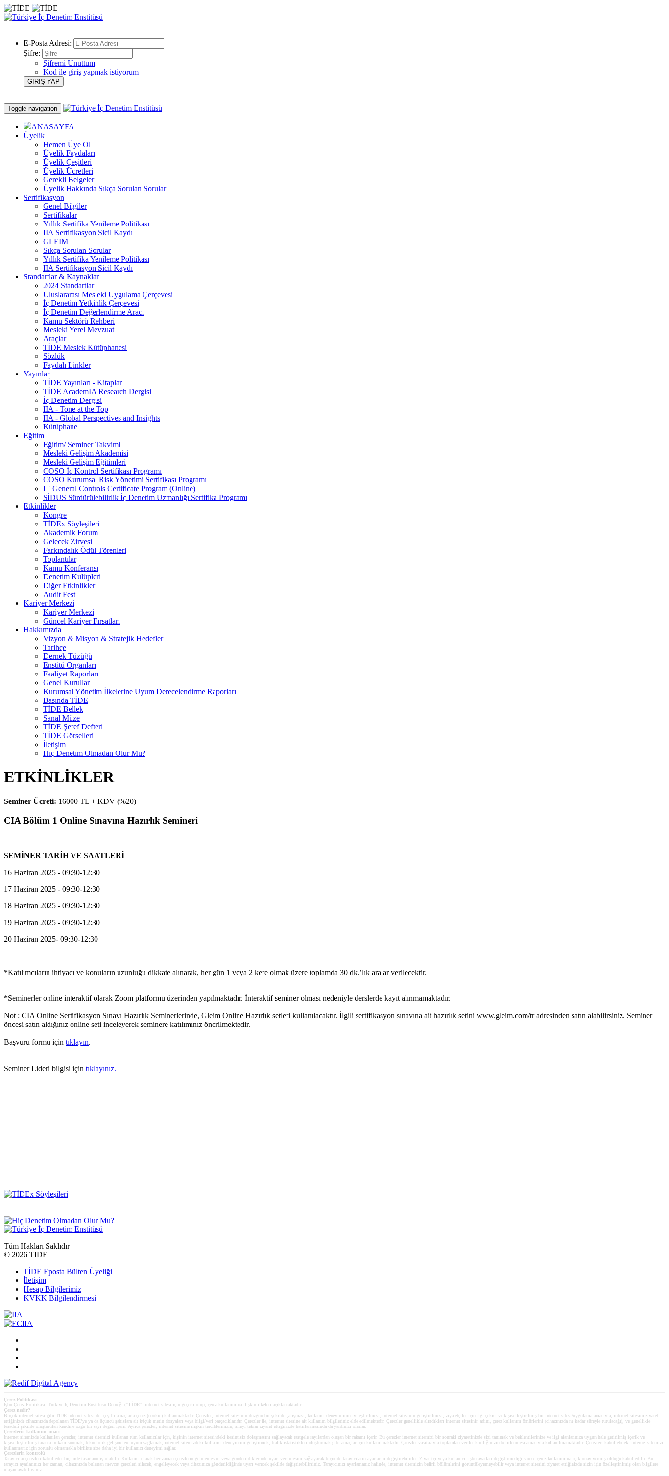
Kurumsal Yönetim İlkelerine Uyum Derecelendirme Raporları (139, 691)
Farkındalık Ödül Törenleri (84, 550)
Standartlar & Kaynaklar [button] (61, 277)
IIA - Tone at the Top (75, 409)
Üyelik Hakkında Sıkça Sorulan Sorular (104, 188)
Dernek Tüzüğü (67, 656)
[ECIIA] (18, 1323)
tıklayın (77, 1042)
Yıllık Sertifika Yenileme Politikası (96, 224)
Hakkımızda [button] (42, 629)
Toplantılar (59, 559)
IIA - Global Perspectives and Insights (101, 418)
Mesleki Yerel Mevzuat (78, 329)
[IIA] (13, 1314)
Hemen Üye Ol (67, 144)
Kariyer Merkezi (68, 612)
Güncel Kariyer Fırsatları (81, 621)
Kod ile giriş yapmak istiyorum (91, 72)
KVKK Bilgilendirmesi (60, 1298)
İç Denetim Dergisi (72, 400)
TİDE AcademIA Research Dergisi (97, 391)
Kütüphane (60, 427)
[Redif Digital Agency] (41, 1383)
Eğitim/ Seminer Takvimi (81, 444)
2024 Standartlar (68, 285)
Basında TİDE (65, 700)
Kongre (55, 515)
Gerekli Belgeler (68, 179)
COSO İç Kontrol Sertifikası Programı (102, 471)
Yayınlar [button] (36, 374)
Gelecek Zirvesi (67, 541)
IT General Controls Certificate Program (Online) (119, 488)
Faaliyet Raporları (70, 674)
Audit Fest (59, 594)
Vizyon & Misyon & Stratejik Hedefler (103, 638)
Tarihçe (54, 647)
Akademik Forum (70, 532)
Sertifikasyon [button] (44, 197)
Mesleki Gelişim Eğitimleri (84, 462)
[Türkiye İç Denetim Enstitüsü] (53, 17)
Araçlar (54, 338)
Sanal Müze (61, 718)
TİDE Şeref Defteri (73, 727)
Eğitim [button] (34, 435)
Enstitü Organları (69, 665)
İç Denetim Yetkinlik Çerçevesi (91, 303)
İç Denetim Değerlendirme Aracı (93, 312)
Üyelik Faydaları (69, 153)
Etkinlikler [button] (40, 506)
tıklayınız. (101, 1068)
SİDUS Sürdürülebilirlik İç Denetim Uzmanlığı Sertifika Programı (145, 497)
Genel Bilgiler (65, 206)
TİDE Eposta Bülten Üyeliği (68, 1271)
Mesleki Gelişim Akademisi (85, 453)
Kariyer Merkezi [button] (49, 603)
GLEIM (55, 241)
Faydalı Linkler (67, 365)
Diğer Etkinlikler (69, 585)
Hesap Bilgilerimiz (52, 1289)
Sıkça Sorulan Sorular (77, 250)
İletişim (54, 744)
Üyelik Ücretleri (68, 171)
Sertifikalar (60, 215)
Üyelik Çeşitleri (67, 162)
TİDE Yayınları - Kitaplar (82, 382)
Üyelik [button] (34, 135)
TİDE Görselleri (68, 735)
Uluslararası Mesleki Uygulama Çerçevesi (108, 294)
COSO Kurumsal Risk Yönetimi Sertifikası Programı (125, 479)
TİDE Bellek (63, 709)
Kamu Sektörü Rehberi (79, 321)
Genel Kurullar (66, 682)
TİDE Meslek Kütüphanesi (85, 347)
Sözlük (54, 356)
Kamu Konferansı (70, 568)
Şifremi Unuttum (69, 63)
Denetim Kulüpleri (72, 577)
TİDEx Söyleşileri (71, 524)
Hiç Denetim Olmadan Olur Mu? (94, 753)
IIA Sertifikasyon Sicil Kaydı (88, 232)
